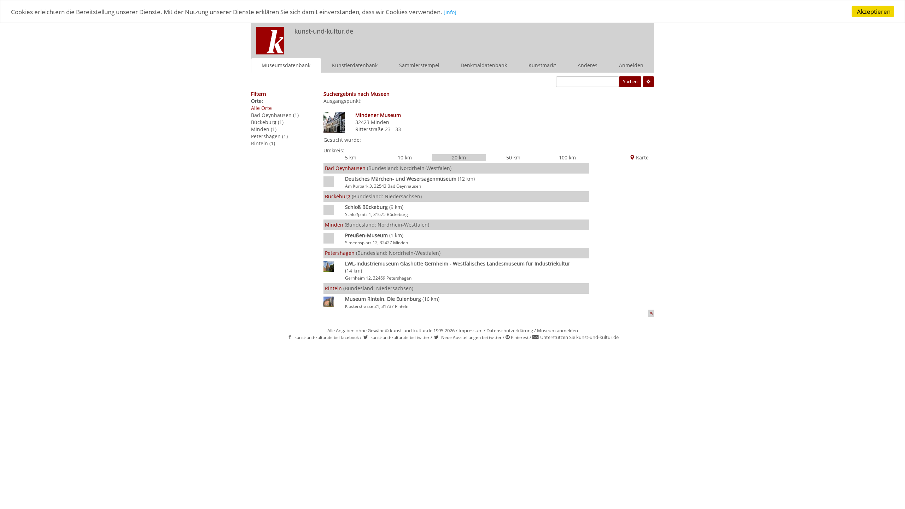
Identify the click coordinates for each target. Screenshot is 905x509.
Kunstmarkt (542, 65)
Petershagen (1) (269, 136)
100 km (567, 157)
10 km (405, 157)
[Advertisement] (560, 37)
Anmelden (631, 65)
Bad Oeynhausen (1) (275, 115)
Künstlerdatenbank (355, 65)
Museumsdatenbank (286, 65)
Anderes (587, 65)
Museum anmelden (557, 330)
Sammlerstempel (419, 65)
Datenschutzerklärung (509, 330)
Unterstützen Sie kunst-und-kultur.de (579, 337)
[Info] (450, 12)
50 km (513, 157)
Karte (642, 157)
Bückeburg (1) (267, 122)
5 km (350, 157)
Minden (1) (263, 129)
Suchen (630, 81)
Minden (380, 122)
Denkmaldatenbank (484, 65)
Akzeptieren (874, 11)
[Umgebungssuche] (648, 81)
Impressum (471, 330)
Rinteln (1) (263, 143)
